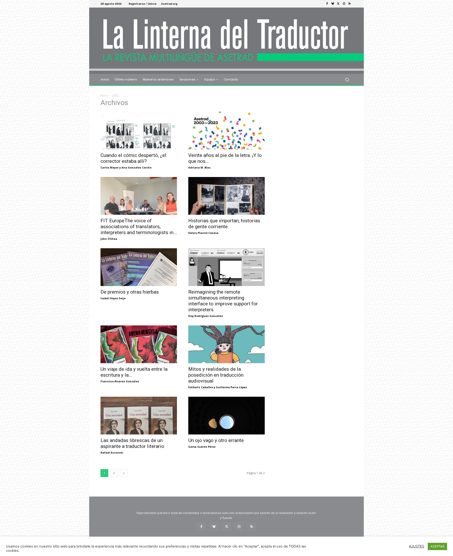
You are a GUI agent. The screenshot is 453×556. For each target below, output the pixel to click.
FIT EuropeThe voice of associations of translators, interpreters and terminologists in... (139, 226)
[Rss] (349, 4)
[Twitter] (338, 4)
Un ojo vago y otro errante (216, 440)
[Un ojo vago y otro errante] (226, 415)
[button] (346, 79)
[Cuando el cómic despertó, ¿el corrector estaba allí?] (139, 130)
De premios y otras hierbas (130, 292)
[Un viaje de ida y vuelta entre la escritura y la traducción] (139, 344)
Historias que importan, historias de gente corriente (224, 223)
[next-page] (124, 473)
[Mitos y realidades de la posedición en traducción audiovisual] (226, 344)
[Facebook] (327, 4)
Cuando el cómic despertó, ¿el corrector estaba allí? (133, 158)
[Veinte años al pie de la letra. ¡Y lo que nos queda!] (226, 130)
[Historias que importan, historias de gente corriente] (226, 196)
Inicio (104, 95)
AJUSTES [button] (416, 546)
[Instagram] (344, 4)
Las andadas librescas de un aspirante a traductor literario (132, 443)
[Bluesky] (333, 4)
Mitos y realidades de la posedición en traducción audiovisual (215, 375)
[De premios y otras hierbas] (139, 267)
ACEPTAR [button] (437, 546)
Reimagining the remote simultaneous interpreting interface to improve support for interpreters (223, 300)
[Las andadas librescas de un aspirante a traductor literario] (139, 415)
